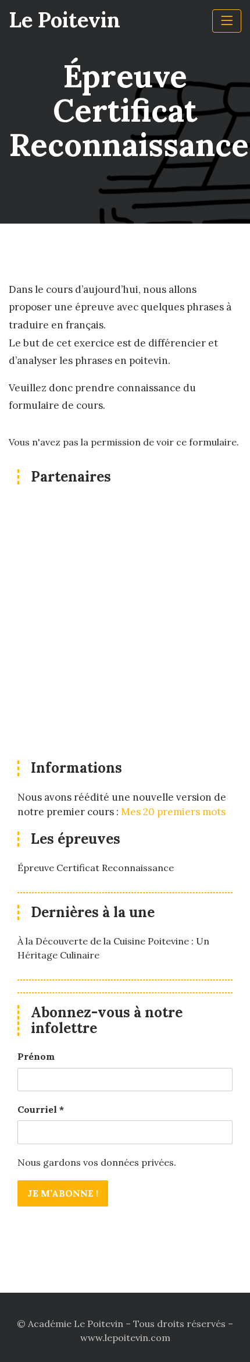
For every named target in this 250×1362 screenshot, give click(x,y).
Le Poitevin (64, 19)
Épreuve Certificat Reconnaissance (95, 867)
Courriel (40, 1109)
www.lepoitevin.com (125, 1337)
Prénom (36, 1056)
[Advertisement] (125, 623)
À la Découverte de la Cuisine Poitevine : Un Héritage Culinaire (113, 948)
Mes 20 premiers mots (173, 811)
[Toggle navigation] (226, 21)
